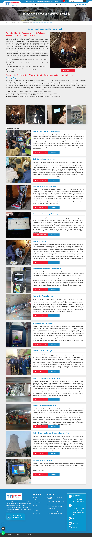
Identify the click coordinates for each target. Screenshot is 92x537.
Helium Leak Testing (40, 241)
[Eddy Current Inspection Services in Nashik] (18, 170)
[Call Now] (3, 524)
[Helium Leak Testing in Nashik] (18, 252)
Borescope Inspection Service (55, 513)
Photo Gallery (38, 502)
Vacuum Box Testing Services (43, 296)
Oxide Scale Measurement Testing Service (47, 269)
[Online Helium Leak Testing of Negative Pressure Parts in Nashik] (18, 444)
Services (37, 5)
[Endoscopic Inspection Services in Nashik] (35, 114)
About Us (31, 5)
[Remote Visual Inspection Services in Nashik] (18, 417)
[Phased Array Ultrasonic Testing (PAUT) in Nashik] (18, 143)
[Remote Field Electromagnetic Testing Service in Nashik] (18, 225)
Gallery (52, 5)
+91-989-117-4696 (81, 5)
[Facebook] (62, 1)
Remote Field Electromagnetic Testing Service (48, 214)
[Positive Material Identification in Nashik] (18, 334)
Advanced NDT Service (25, 23)
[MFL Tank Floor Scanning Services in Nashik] (18, 197)
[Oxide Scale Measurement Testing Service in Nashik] (18, 280)
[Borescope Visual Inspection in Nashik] (15, 114)
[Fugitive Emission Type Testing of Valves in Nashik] (18, 389)
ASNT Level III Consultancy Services (45, 351)
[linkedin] (66, 1)
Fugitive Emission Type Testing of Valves (46, 378)
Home (25, 5)
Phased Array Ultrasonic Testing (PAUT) (46, 132)
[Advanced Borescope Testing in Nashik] (56, 114)
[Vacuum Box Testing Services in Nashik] (18, 307)
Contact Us (63, 5)
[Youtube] (64, 1)
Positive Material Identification (43, 323)
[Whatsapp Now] (3, 533)
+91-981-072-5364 (78, 499)
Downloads (46, 5)
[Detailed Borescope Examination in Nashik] (76, 114)
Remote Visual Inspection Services (44, 405)
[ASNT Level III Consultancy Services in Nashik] (18, 362)
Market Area (37, 513)
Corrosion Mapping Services (42, 460)
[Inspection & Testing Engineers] (11, 4)
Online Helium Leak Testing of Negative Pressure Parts (51, 433)
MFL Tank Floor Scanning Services (44, 186)
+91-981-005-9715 (78, 501)
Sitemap (70, 5)
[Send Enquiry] (3, 529)
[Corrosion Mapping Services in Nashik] (18, 471)
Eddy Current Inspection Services (44, 159)
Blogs (57, 5)
